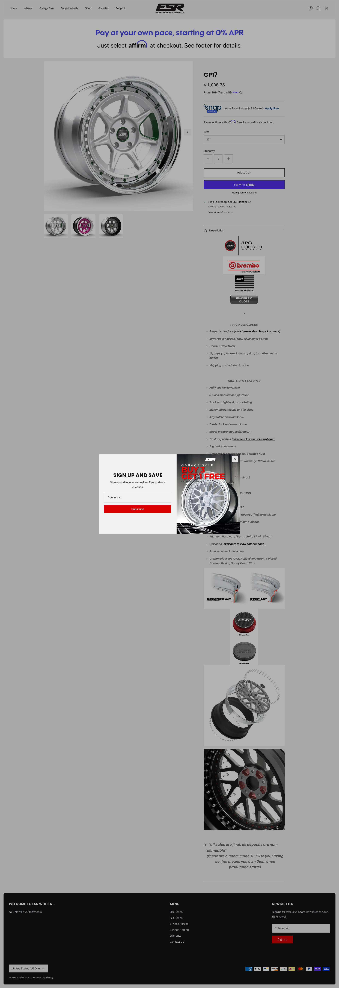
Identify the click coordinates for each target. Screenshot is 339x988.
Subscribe (137, 509)
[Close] (235, 459)
